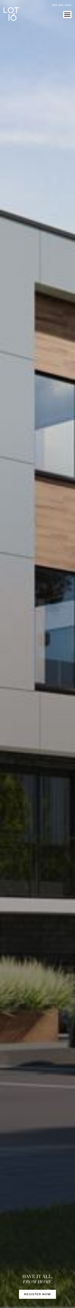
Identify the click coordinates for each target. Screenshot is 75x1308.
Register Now (37, 1294)
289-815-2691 (62, 5)
